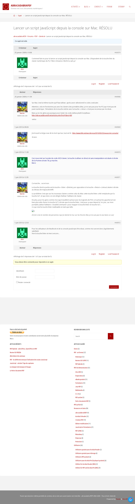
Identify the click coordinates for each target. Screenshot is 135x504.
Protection (78, 441)
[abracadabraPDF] (6, 6)
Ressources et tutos (80, 408)
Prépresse (78, 438)
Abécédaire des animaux (17, 356)
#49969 (117, 127)
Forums (30, 36)
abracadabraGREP (80, 413)
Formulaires (79, 383)
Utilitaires (77, 445)
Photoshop (78, 434)
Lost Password (113, 84)
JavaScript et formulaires (83, 427)
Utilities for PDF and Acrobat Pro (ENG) (87, 468)
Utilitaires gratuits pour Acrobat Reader (87, 449)
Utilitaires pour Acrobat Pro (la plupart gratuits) (90, 460)
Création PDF (79, 420)
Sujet (20, 15)
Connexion (114, 287)
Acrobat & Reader (80, 416)
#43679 (117, 52)
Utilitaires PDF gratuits (82, 457)
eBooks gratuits (80, 379)
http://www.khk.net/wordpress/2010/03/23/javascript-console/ (95, 133)
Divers (76, 349)
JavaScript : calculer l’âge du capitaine (22, 363)
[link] (129, 6)
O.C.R (77, 394)
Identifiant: (20, 271)
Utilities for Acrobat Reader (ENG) (85, 464)
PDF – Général (40, 36)
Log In (93, 84)
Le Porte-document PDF (17, 370)
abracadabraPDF (19, 36)
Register (102, 84)
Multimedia (79, 390)
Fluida (118, 499)
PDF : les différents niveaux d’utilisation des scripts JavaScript (28, 360)
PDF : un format (78, 352)
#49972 (117, 223)
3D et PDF (78, 372)
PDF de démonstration (81, 368)
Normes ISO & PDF (80, 360)
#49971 (117, 177)
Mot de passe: (21, 277)
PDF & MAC (78, 431)
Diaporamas (79, 376)
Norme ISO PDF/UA (15, 352)
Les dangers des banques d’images (20, 367)
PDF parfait (77, 405)
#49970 (117, 152)
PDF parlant (79, 397)
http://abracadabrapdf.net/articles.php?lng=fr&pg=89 (52, 115)
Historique (78, 357)
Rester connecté (24, 282)
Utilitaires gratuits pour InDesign (85, 453)
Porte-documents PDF (82, 401)
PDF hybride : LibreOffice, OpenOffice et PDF (23, 349)
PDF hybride (79, 364)
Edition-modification (81, 423)
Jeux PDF (78, 387)
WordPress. (126, 499)
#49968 (117, 97)
